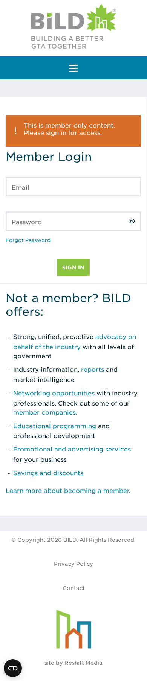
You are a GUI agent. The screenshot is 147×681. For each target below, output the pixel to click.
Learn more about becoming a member (67, 490)
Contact (74, 587)
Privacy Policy (73, 563)
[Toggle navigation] (73, 67)
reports (92, 369)
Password (27, 221)
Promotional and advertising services (72, 449)
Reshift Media (83, 662)
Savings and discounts (48, 472)
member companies (44, 412)
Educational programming (54, 425)
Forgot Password (28, 240)
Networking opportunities (54, 393)
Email (20, 187)
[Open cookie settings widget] (13, 668)
